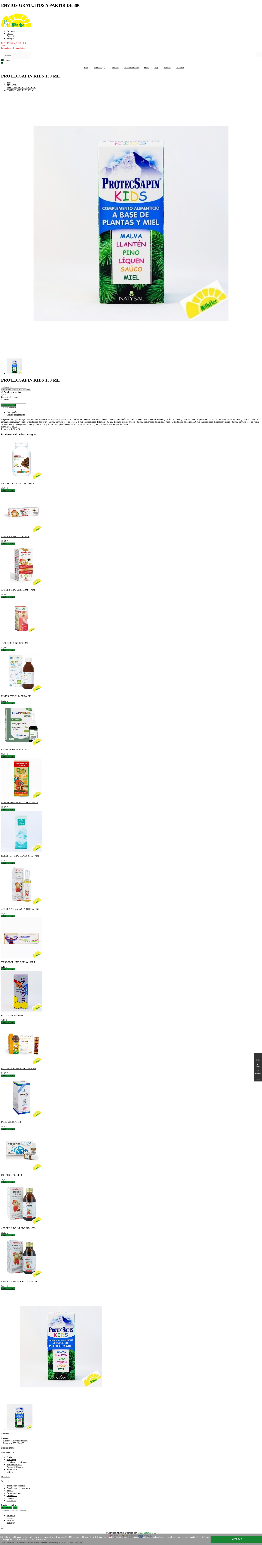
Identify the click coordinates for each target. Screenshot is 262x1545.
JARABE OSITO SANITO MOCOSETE (19, 802)
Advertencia (12, 1469)
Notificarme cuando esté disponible (16, 390)
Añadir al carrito (8, 405)
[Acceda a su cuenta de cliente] (2, 63)
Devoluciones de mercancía (18, 1488)
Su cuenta (5, 1476)
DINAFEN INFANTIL (11, 1122)
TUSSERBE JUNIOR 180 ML (14, 643)
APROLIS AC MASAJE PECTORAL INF (20, 909)
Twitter (10, 33)
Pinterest (10, 36)
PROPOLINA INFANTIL (12, 1015)
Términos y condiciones (17, 1462)
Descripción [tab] (12, 412)
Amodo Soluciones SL (146, 1533)
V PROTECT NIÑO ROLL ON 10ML (18, 962)
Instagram (11, 38)
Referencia (6, 429)
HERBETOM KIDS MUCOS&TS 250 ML (20, 856)
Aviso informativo (14, 1464)
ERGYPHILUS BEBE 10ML (14, 749)
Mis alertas (11, 1500)
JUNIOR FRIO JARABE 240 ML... (17, 696)
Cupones (10, 1498)
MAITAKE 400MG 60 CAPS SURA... (18, 483)
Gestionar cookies (38, 1539)
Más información (22, 1539)
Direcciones (12, 1495)
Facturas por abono (15, 1493)
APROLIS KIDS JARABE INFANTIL (18, 1228)
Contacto (5, 1438)
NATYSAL (12, 427)
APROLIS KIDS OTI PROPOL (15, 536)
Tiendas (10, 1472)
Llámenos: (13, 1443)
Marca (4, 427)
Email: (15, 1441)
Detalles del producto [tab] (16, 415)
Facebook (11, 31)
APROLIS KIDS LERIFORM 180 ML (18, 590)
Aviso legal (11, 1459)
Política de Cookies (15, 1467)
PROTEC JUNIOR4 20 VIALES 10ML (18, 1068)
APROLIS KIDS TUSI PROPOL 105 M (19, 1281)
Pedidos (10, 1490)
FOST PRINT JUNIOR (11, 1175)
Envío (9, 1457)
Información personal (16, 1486)
